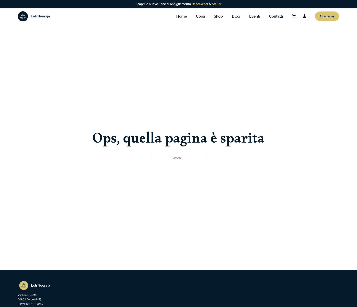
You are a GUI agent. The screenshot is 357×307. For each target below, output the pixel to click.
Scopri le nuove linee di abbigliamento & (178, 4)
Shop (218, 16)
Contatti (276, 16)
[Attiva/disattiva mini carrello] (294, 16)
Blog (236, 16)
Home (181, 16)
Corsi (200, 16)
